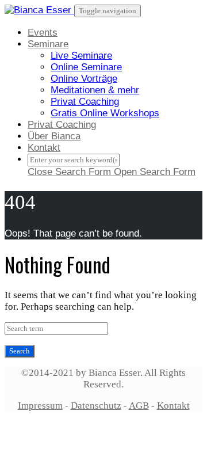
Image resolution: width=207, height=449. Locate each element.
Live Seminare (81, 55)
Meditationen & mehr (95, 90)
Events (42, 32)
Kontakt (44, 147)
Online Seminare (86, 67)
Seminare (48, 44)
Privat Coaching (85, 101)
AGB (139, 405)
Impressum (40, 405)
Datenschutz (96, 405)
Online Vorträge (84, 78)
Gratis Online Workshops (105, 113)
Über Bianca (54, 136)
